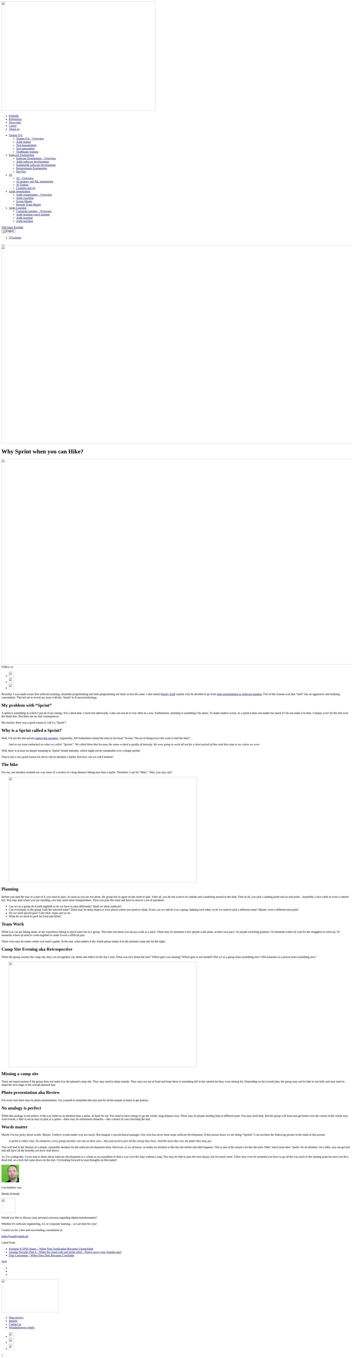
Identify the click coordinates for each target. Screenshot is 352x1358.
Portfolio (14, 115)
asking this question (46, 738)
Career (12, 125)
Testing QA (15, 135)
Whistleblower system (21, 1327)
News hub (15, 122)
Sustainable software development (36, 165)
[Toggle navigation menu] (2, 244)
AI (10, 174)
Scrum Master (24, 201)
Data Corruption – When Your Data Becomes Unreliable (41, 1255)
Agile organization (19, 191)
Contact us (15, 1324)
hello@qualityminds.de (14, 1236)
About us (14, 129)
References (15, 119)
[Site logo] (30, 1311)
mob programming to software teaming (239, 694)
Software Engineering (21, 155)
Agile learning (24, 217)
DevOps (21, 171)
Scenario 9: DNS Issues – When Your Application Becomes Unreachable (51, 1248)
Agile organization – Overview (34, 194)
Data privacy (16, 1317)
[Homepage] (78, 109)
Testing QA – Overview (30, 138)
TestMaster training (27, 151)
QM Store (7, 227)
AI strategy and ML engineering (34, 181)
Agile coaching (25, 198)
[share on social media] (11, 675)
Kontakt (18, 227)
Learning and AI (25, 188)
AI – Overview (25, 178)
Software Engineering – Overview (36, 158)
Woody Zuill (167, 694)
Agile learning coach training (33, 214)
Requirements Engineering (31, 168)
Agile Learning (17, 207)
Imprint (13, 1320)
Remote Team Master (28, 204)
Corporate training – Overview (34, 211)
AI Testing (22, 184)
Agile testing (23, 141)
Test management (26, 145)
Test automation (25, 148)
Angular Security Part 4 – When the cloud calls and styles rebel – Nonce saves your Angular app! (65, 1252)
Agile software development (32, 161)
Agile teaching (24, 221)
